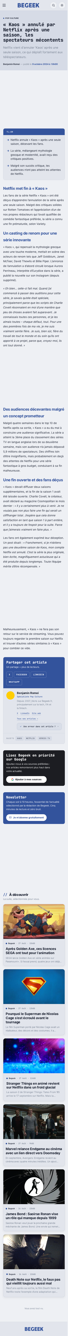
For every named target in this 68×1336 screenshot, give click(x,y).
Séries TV (44, 762)
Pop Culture (12, 18)
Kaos (19, 762)
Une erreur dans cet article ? (38, 749)
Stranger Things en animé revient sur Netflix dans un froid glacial (31, 1107)
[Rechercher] (53, 5)
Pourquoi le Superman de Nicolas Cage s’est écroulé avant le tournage (32, 1039)
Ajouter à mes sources (28, 803)
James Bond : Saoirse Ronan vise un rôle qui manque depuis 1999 (32, 1241)
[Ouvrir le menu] (5, 5)
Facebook (21, 674)
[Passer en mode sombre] (62, 5)
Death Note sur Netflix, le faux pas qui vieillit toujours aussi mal (32, 1305)
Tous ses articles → (27, 718)
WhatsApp (14, 682)
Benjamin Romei (11, 64)
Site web (36, 713)
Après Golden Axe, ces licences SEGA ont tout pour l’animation (31, 973)
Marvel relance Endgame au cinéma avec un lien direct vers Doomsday (30, 1175)
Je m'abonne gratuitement (28, 841)
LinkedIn (38, 674)
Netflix (30, 762)
